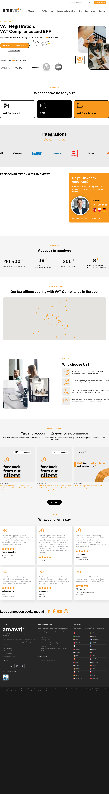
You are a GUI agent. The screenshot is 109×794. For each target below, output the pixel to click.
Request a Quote (100, 2)
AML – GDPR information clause (60, 689)
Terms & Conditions (34, 689)
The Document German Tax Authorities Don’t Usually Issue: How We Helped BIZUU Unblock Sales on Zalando (16, 488)
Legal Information (22, 689)
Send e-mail (97, 218)
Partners (43, 647)
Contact (102, 11)
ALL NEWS (54, 502)
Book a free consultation (14, 46)
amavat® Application (76, 2)
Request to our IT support (48, 645)
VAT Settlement (47, 11)
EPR (80, 11)
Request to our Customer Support (51, 643)
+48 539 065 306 (14, 51)
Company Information (9, 689)
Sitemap (17, 691)
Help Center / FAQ (46, 637)
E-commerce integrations (66, 11)
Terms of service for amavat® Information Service (35, 691)
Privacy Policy (45, 689)
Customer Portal (45, 639)
